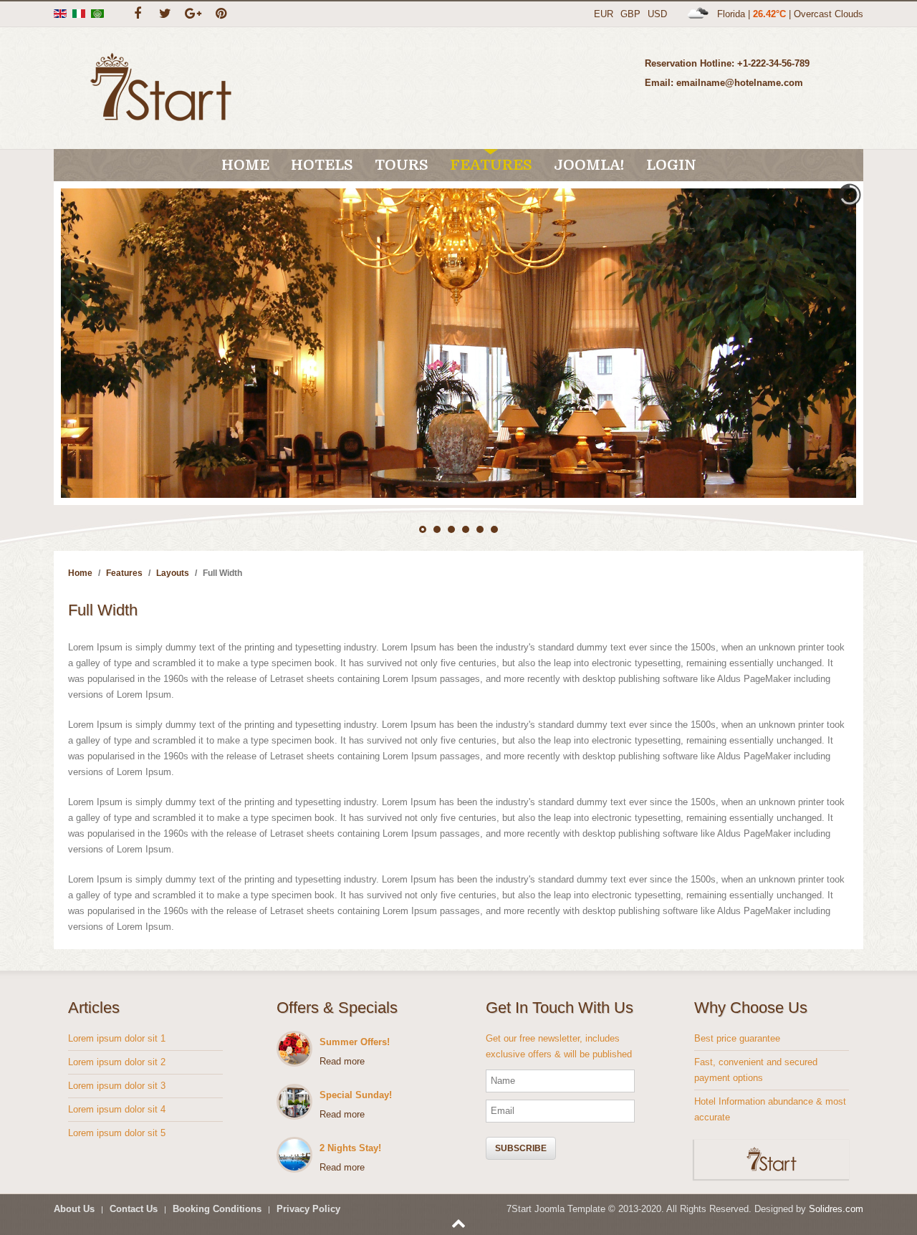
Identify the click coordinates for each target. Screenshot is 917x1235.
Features (491, 165)
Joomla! (589, 165)
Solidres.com (836, 1208)
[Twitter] (165, 14)
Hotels (322, 165)
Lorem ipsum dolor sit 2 (116, 1062)
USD (657, 14)
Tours (401, 165)
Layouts (172, 573)
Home (245, 165)
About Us (74, 1208)
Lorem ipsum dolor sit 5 (116, 1133)
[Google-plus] (193, 14)
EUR (603, 14)
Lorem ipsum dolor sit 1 (116, 1038)
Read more (342, 1061)
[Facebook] (137, 14)
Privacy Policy (308, 1208)
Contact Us (134, 1208)
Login (671, 165)
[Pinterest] (221, 14)
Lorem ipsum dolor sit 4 (116, 1109)
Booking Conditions (217, 1208)
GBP (630, 14)
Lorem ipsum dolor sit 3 (116, 1085)
